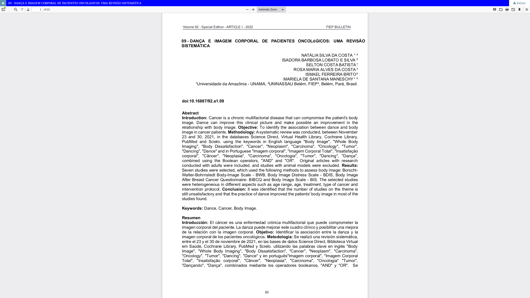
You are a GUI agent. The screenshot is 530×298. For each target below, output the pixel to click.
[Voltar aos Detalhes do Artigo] (3, 3)
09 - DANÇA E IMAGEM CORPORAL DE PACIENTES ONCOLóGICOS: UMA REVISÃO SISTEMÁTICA (74, 3)
